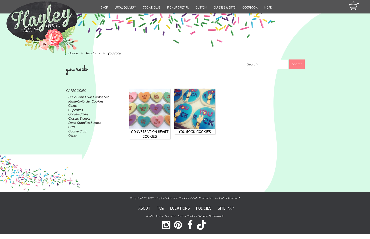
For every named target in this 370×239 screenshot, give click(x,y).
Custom (201, 7)
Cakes (72, 106)
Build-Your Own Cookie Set (88, 97)
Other (72, 136)
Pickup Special (178, 7)
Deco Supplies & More (84, 123)
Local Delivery (125, 7)
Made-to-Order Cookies (85, 101)
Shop (104, 7)
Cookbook (250, 7)
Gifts (71, 127)
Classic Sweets (79, 118)
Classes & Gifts (224, 7)
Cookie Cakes (78, 114)
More (268, 7)
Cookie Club (151, 7)
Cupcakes (75, 110)
